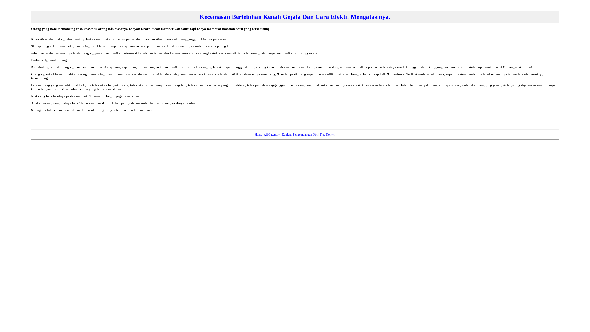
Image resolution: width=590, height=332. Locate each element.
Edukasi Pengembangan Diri (300, 134)
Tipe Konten (327, 134)
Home (258, 134)
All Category (272, 134)
